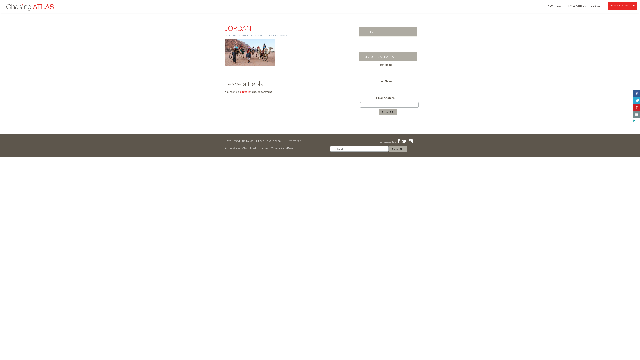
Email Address (385, 98)
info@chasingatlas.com (269, 141)
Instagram (410, 141)
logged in (245, 91)
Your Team (555, 6)
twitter (404, 141)
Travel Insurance (243, 141)
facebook (398, 141)
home (228, 141)
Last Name (385, 81)
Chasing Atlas (30, 7)
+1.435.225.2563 (293, 141)
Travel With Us (576, 6)
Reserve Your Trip (622, 6)
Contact (596, 6)
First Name (385, 65)
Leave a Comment (278, 35)
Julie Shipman (264, 148)
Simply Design (287, 148)
